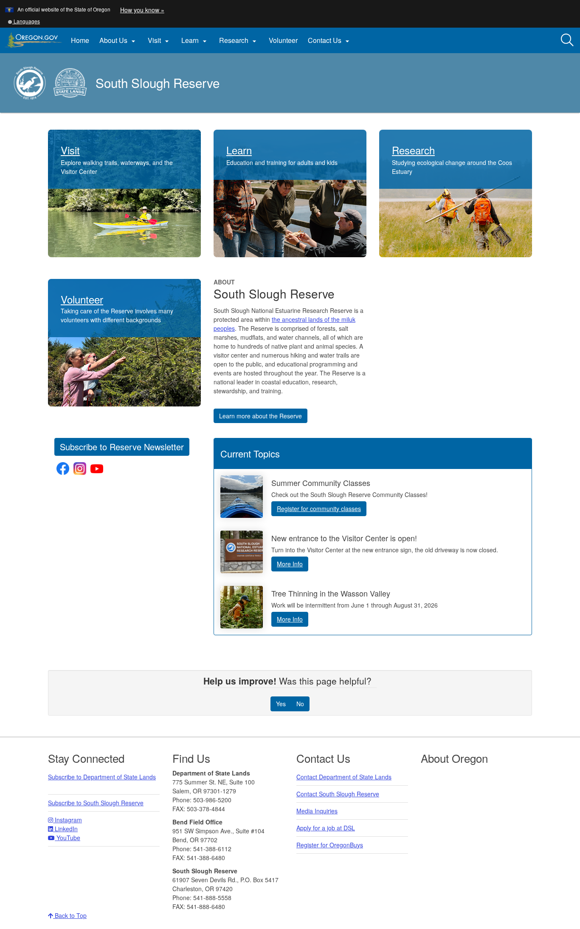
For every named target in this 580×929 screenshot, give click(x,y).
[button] (24, 21)
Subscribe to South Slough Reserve (96, 802)
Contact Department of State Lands (343, 777)
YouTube (67, 837)
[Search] (567, 40)
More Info (290, 564)
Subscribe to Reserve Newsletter (122, 446)
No (300, 703)
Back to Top (70, 915)
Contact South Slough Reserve (337, 794)
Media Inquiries (317, 811)
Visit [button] (159, 40)
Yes (281, 703)
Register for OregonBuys (329, 845)
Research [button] (239, 40)
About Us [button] (118, 40)
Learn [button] (195, 40)
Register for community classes (319, 508)
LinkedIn (65, 828)
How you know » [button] (142, 10)
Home (80, 40)
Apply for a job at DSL (325, 828)
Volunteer (283, 40)
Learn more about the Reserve (260, 416)
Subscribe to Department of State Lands (102, 777)
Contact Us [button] (330, 40)
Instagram (67, 819)
